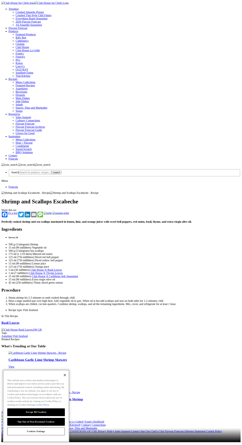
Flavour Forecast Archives (30, 126)
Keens (19, 63)
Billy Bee (21, 37)
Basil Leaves (10, 323)
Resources (14, 114)
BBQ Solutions (24, 152)
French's (20, 56)
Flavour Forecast (18, 28)
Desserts (20, 94)
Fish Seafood (20, 336)
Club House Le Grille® (70, 421)
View (12, 366)
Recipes (13, 79)
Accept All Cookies (36, 412)
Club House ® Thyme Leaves (46, 273)
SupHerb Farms (24, 72)
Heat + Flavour (24, 142)
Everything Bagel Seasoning (31, 18)
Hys (18, 59)
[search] (35, 172)
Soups (19, 110)
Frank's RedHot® (94, 421)
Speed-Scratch (24, 149)
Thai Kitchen (23, 75)
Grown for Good (25, 133)
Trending (14, 8)
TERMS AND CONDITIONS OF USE (75, 431)
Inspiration (14, 136)
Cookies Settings (36, 431)
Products (13, 31)
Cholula (20, 43)
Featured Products (26, 34)
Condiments (22, 145)
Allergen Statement (195, 431)
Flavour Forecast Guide (29, 130)
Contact (13, 155)
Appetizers (22, 88)
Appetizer (6, 336)
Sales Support (23, 117)
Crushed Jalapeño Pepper (30, 12)
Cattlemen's (22, 40)
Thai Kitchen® (72, 424)
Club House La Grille (28, 50)
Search (15, 172)
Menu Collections (25, 82)
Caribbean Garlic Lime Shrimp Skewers (38, 360)
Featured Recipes (25, 85)
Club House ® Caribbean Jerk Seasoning (55, 276)
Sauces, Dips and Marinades (31, 107)
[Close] (65, 375)
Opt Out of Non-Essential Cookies (36, 421)
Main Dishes (23, 98)
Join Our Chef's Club (152, 431)
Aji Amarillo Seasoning (29, 24)
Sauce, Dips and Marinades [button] (82, 428)
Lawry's (20, 66)
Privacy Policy (106, 431)
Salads (19, 104)
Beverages (21, 91)
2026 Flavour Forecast (28, 21)
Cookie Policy (214, 431)
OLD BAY (22, 69)
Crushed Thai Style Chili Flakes (33, 15)
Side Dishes (22, 101)
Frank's (20, 53)
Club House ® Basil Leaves (46, 269)
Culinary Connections (28, 120)
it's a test (13, 213)
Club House (22, 47)
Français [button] (13, 158)
